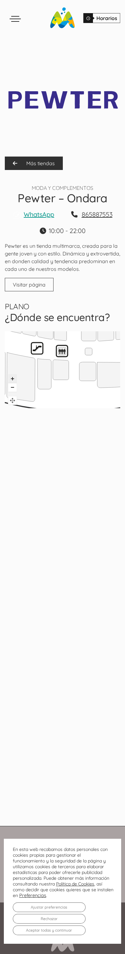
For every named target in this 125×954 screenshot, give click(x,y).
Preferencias (32, 895)
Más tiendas (40, 163)
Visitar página (29, 284)
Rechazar (49, 918)
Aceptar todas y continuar (49, 930)
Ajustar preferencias (49, 907)
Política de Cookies (75, 884)
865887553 (97, 214)
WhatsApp (39, 214)
